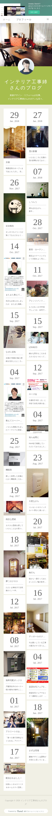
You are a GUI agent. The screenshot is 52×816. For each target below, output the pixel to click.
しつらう (33, 201)
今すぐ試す (34, 12)
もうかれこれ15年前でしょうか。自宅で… (37, 308)
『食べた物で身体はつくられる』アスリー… (14, 739)
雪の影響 (33, 151)
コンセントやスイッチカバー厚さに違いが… (37, 508)
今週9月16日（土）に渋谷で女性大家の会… (37, 401)
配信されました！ (14, 777)
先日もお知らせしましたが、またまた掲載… (14, 302)
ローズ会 (33, 394)
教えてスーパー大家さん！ (14, 420)
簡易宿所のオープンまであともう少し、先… (14, 170)
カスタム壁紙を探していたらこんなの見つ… (14, 527)
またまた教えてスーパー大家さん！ (14, 294)
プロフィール (24, 19)
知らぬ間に (34, 437)
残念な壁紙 (11, 519)
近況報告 (10, 225)
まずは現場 (34, 750)
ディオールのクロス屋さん (37, 636)
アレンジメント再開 (37, 300)
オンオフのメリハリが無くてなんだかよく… (14, 233)
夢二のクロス (12, 581)
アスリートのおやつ (14, 731)
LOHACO (33, 347)
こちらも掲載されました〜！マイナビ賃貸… (14, 428)
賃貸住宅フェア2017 (37, 686)
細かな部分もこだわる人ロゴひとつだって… (37, 355)
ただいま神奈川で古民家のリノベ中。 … (14, 589)
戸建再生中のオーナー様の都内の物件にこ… (14, 688)
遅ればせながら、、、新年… (37, 209)
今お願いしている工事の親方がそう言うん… (37, 644)
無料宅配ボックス (14, 680)
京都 (8, 162)
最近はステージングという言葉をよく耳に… (37, 257)
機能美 (9, 469)
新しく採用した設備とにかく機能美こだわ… (14, 477)
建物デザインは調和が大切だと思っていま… (37, 758)
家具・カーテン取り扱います (37, 249)
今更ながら (34, 501)
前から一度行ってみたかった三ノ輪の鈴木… (37, 580)
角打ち (32, 572)
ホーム (7, 19)
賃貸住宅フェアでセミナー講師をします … (37, 694)
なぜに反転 (11, 351)
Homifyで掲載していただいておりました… (37, 445)
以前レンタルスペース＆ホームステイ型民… (14, 785)
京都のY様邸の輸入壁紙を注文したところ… (14, 359)
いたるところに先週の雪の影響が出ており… (37, 159)
